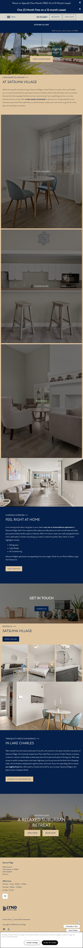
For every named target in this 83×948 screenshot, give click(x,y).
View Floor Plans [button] (41, 59)
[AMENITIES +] (41, 401)
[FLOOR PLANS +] (41, 286)
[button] (80, 3)
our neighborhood (13, 767)
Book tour (50, 833)
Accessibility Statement (22, 919)
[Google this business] (5, 896)
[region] (41, 940)
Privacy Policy (7, 919)
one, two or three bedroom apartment (58, 527)
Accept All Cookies (50, 943)
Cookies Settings (32, 943)
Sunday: (5, 890)
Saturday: (6, 887)
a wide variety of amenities (35, 99)
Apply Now (32, 833)
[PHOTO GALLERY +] (41, 171)
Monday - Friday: (8, 884)
